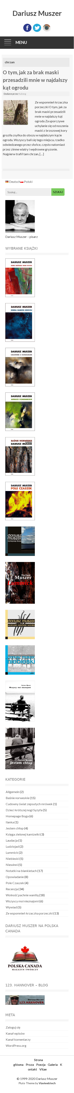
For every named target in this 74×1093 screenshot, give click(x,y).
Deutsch (14, 181)
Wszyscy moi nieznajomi (22, 901)
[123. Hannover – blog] (25, 1001)
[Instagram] (46, 31)
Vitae (43, 1069)
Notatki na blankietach (21, 871)
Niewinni (12, 864)
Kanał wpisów (15, 1033)
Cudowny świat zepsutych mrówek (29, 804)
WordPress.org (16, 1045)
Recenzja (12, 889)
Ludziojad (12, 846)
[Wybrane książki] (22, 278)
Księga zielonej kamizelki (23, 834)
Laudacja (12, 840)
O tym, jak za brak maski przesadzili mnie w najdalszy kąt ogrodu (35, 80)
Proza (30, 1064)
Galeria (53, 1064)
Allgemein (12, 792)
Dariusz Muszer (37, 13)
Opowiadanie (15, 877)
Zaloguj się (13, 1027)
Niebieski (12, 858)
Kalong (22, 93)
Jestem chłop (15, 828)
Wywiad (11, 907)
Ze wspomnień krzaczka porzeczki (29, 913)
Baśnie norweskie (17, 798)
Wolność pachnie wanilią (22, 895)
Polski (27, 181)
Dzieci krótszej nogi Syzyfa (24, 810)
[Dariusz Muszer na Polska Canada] (27, 958)
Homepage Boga (17, 816)
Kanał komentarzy (18, 1039)
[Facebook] (27, 31)
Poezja (40, 1064)
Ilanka (10, 822)
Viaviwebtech (47, 1083)
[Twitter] (37, 31)
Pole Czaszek (15, 883)
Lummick (12, 852)
